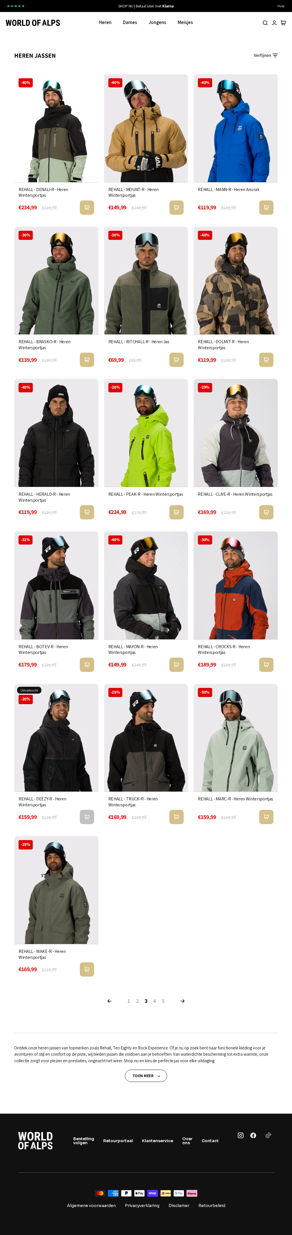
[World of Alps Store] (33, 23)
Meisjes (185, 22)
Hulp (281, 6)
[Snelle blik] (87, 207)
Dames (130, 22)
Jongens (157, 22)
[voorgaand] (93, 6)
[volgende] (198, 6)
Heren (105, 22)
